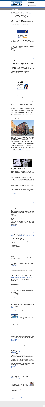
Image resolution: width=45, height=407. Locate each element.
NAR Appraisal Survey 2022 (13, 265)
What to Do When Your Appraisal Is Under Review (19, 397)
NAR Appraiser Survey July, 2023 (18, 234)
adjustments (20, 235)
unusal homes (12, 380)
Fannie (29, 235)
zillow (32, 378)
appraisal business (22, 13)
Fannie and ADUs (14, 350)
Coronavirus (17, 378)
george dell (19, 378)
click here (20, 188)
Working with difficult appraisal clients (15, 339)
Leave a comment (29, 13)
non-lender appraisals (32, 235)
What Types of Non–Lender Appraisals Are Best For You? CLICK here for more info (22, 0)
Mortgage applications (23, 378)
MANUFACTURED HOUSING (16, 157)
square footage (26, 378)
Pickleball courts (20, 157)
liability (24, 61)
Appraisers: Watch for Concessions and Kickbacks (22, 275)
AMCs (24, 235)
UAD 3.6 (25, 13)
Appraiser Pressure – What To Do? (18, 310)
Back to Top (33, 58)
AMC (13, 312)
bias (23, 61)
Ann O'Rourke (12, 13)
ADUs (19, 13)
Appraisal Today (16, 3)
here (15, 219)
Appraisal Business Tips (13, 194)
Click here (12, 367)
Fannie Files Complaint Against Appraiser (20, 155)
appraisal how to (21, 61)
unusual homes (30, 378)
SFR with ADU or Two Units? (14, 193)
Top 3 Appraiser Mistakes (16, 60)
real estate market (26, 277)
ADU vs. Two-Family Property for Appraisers (20, 12)
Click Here (21, 149)
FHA (18, 277)
